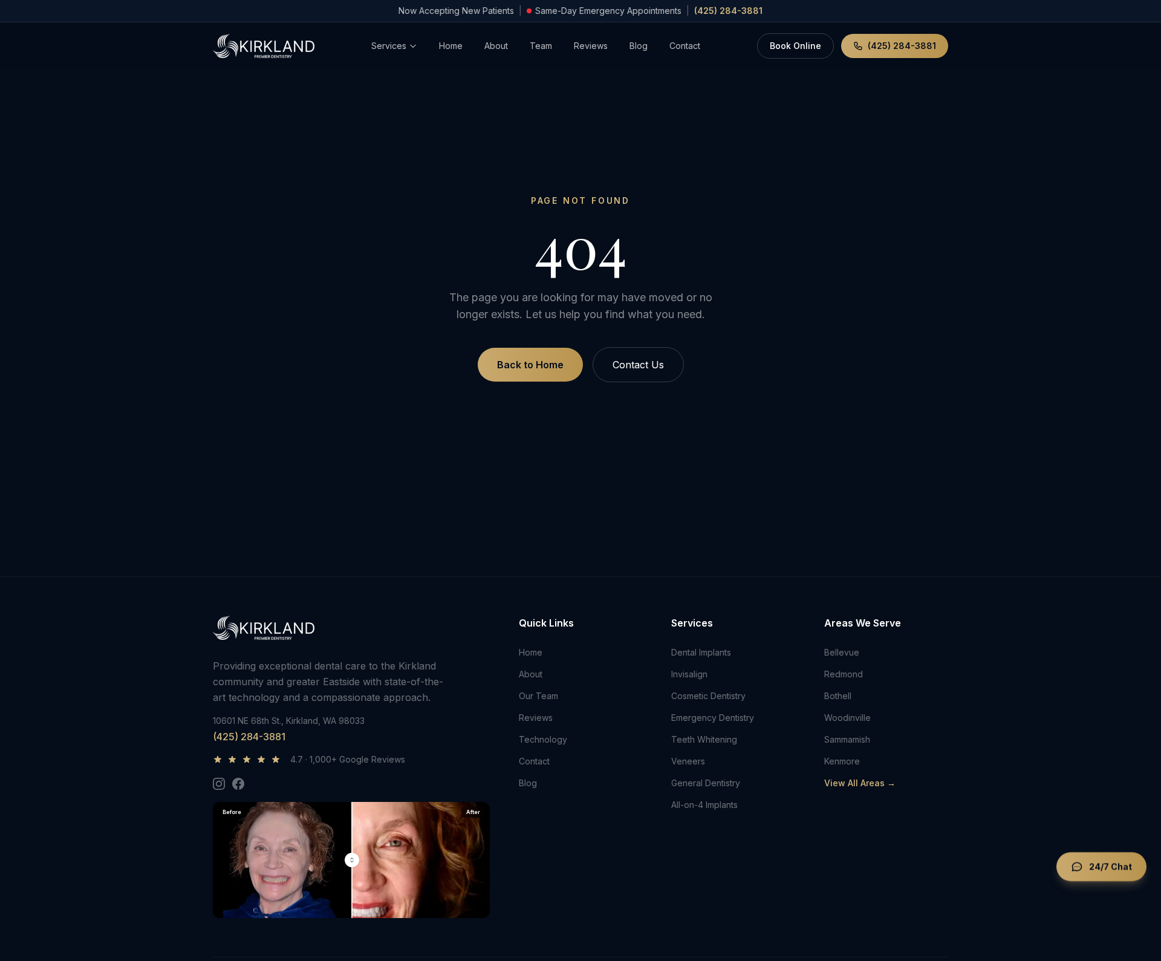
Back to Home (530, 365)
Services (388, 46)
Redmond (843, 674)
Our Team (538, 696)
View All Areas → (860, 783)
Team (541, 46)
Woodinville (847, 717)
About (496, 46)
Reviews (591, 46)
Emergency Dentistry (712, 717)
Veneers (688, 761)
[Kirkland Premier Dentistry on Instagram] (219, 784)
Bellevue (841, 652)
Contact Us (638, 365)
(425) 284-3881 (728, 10)
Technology (543, 739)
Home (451, 46)
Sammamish (847, 739)
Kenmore (842, 761)
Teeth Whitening (704, 739)
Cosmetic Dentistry (708, 696)
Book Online (795, 46)
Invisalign (689, 674)
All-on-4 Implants (704, 805)
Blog (638, 46)
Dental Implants (701, 652)
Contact (684, 46)
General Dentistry (705, 783)
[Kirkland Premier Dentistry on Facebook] (238, 784)
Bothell (837, 696)
